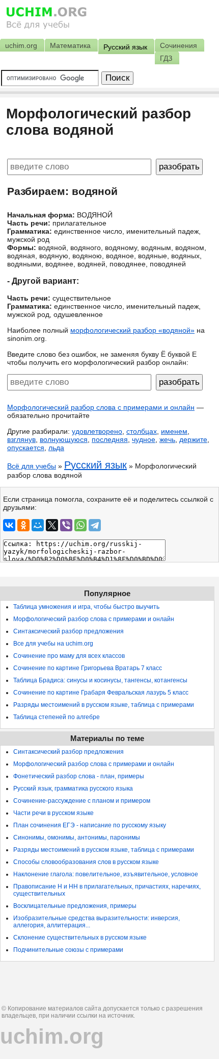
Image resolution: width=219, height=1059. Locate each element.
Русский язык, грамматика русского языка (73, 788)
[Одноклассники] (23, 525)
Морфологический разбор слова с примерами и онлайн (101, 407)
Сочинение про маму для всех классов (69, 655)
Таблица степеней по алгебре (56, 717)
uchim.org (52, 1036)
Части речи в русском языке (53, 813)
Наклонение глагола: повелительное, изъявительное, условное (105, 874)
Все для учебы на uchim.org (53, 643)
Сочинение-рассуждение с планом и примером (81, 800)
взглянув (21, 439)
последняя (110, 439)
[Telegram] (95, 525)
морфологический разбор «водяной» (132, 330)
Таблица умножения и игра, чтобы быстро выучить (86, 606)
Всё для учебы (31, 466)
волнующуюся (64, 439)
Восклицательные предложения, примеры (74, 905)
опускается (25, 448)
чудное (143, 439)
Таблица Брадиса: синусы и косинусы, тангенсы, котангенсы (100, 680)
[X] (52, 525)
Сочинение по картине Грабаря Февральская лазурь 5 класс (100, 692)
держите (193, 439)
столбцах (141, 431)
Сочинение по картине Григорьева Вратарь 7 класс (87, 668)
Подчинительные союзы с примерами (68, 949)
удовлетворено (97, 431)
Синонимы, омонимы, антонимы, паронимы (76, 837)
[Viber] (66, 525)
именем (174, 431)
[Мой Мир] (38, 525)
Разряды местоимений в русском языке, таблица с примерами (103, 704)
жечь (167, 439)
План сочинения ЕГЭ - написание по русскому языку (89, 825)
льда (56, 448)
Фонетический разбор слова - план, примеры (78, 776)
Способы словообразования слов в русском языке (86, 862)
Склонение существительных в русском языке (80, 937)
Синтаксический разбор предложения (68, 631)
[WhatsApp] (80, 525)
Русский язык (95, 465)
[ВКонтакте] (9, 525)
